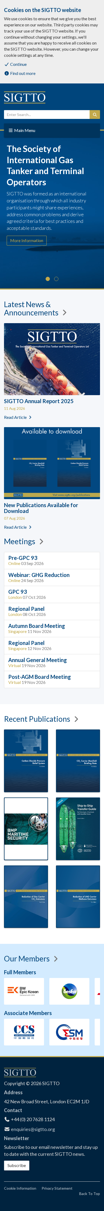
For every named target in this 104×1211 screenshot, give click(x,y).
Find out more (22, 73)
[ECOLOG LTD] (70, 1032)
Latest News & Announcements (32, 308)
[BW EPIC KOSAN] (24, 991)
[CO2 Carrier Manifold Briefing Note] (78, 760)
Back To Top (89, 1193)
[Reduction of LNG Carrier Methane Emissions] (78, 896)
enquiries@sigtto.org (33, 1129)
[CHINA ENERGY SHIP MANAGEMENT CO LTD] (24, 1032)
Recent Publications (37, 718)
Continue (18, 64)
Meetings (20, 541)
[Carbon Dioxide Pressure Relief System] (26, 760)
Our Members (27, 958)
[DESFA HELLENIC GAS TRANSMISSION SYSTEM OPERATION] (69, 991)
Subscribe (16, 1165)
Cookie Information (20, 1188)
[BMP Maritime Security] (26, 828)
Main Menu (24, 130)
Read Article (15, 417)
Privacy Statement (57, 1188)
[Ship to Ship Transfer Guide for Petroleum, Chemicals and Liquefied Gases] (78, 828)
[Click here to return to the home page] (25, 97)
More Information (26, 240)
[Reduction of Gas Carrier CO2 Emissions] (26, 896)
